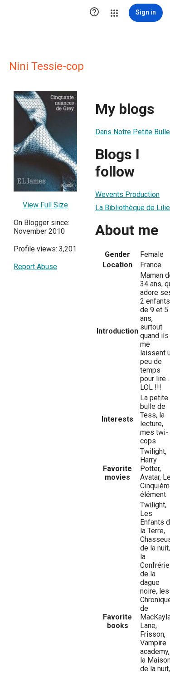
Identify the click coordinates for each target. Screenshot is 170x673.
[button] (94, 13)
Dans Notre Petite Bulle (132, 132)
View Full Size (45, 205)
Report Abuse (35, 266)
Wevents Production (127, 194)
